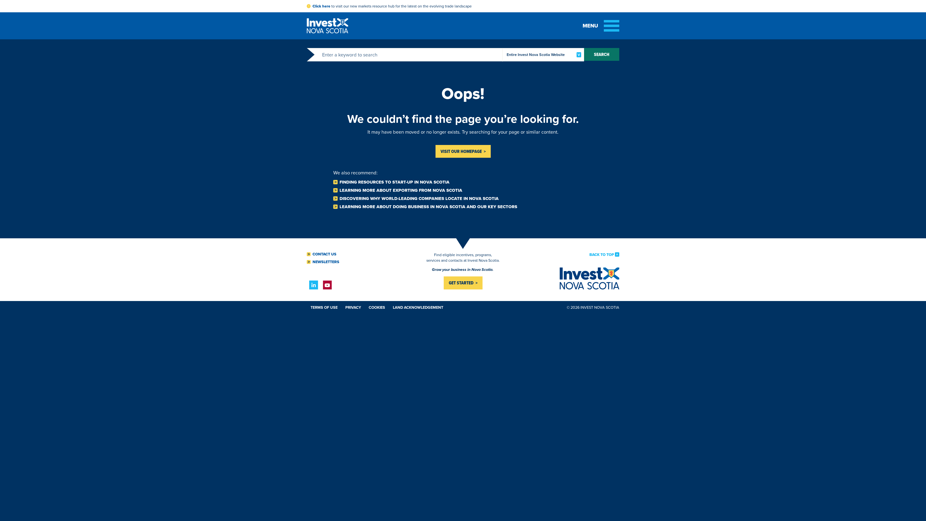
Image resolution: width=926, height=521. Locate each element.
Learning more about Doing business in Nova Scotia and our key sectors (428, 207)
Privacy (353, 307)
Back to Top (601, 254)
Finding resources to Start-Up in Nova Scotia (394, 182)
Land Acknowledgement (418, 307)
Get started (461, 282)
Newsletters (326, 262)
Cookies (377, 307)
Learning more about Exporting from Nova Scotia (401, 190)
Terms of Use (324, 307)
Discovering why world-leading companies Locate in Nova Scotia (419, 198)
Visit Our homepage (461, 151)
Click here (321, 6)
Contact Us (324, 254)
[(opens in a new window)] (313, 285)
